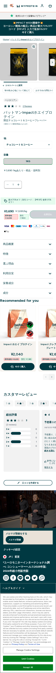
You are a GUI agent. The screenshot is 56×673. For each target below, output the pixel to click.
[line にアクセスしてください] (20, 578)
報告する (48, 467)
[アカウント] (42, 6)
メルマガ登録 (14, 539)
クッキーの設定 (12, 549)
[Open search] (12, 6)
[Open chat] (42, 578)
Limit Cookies (28, 659)
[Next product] (52, 377)
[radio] (28, 161)
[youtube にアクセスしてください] (27, 578)
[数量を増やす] (18, 184)
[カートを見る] (50, 6)
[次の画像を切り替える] (52, 62)
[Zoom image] (33, 46)
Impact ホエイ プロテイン (18, 344)
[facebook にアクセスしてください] (13, 578)
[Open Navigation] (5, 6)
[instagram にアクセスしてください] (6, 578)
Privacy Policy (18, 644)
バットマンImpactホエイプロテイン (27, 39)
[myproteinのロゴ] (27, 6)
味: (5, 138)
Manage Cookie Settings (28, 650)
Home (6, 39)
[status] (13, 184)
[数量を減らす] (7, 184)
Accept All (28, 667)
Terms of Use (34, 644)
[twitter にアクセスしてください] (35, 578)
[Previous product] (46, 377)
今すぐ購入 (20, 366)
